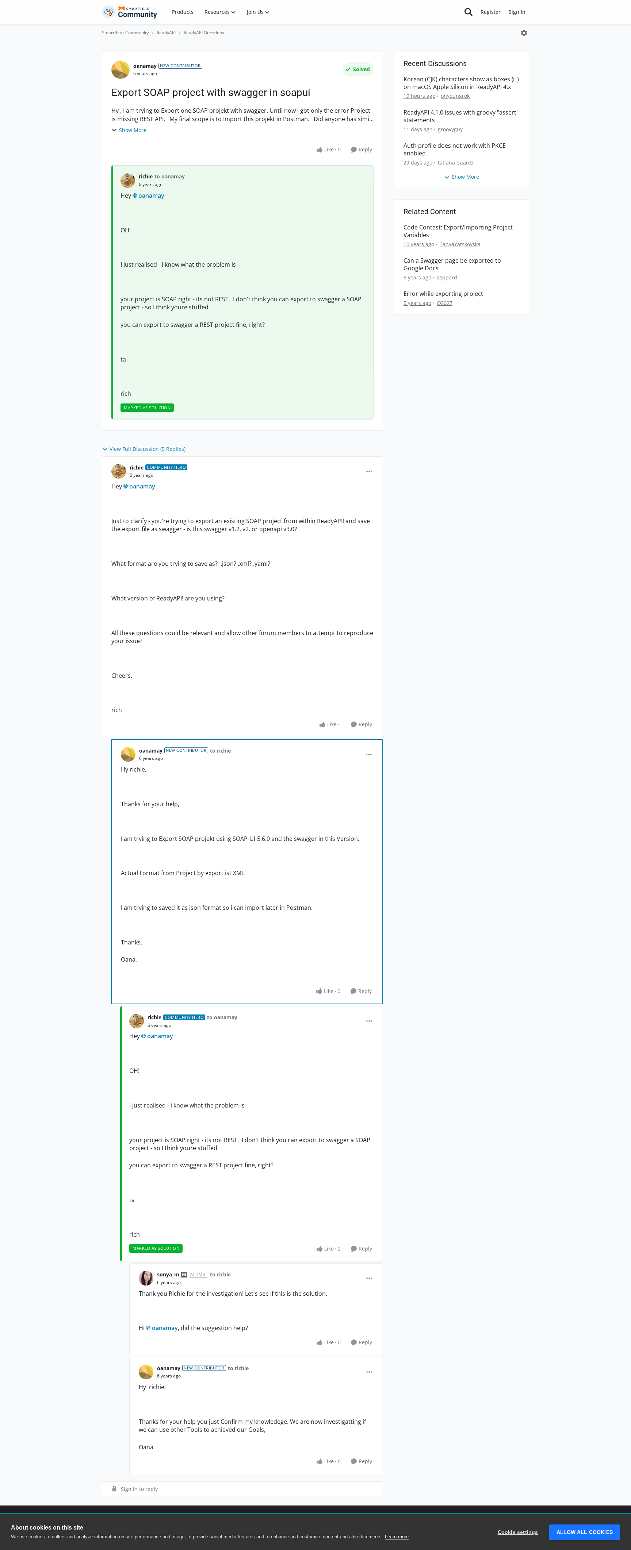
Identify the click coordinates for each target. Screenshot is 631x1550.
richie (146, 176)
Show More (132, 130)
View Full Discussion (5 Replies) (148, 448)
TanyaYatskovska (460, 244)
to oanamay (169, 176)
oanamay (145, 65)
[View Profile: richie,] (128, 180)
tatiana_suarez (456, 162)
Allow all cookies (585, 1532)
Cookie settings (518, 1532)
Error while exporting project (443, 294)
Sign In (517, 11)
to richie (220, 750)
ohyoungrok (455, 95)
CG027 (444, 302)
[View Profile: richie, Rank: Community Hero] (118, 471)
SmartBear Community (125, 33)
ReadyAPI (166, 33)
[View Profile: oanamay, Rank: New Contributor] (120, 70)
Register (491, 11)
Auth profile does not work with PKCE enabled (455, 149)
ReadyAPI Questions (204, 33)
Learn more (397, 1536)
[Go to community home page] (129, 12)
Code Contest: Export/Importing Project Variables (458, 231)
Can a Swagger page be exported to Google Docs (452, 264)
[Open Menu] (524, 33)
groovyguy (450, 129)
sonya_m (168, 1274)
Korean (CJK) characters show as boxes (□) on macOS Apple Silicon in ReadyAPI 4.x (461, 83)
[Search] (468, 12)
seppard (447, 277)
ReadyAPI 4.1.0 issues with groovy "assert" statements (461, 116)
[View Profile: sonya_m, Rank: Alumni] (146, 1278)
